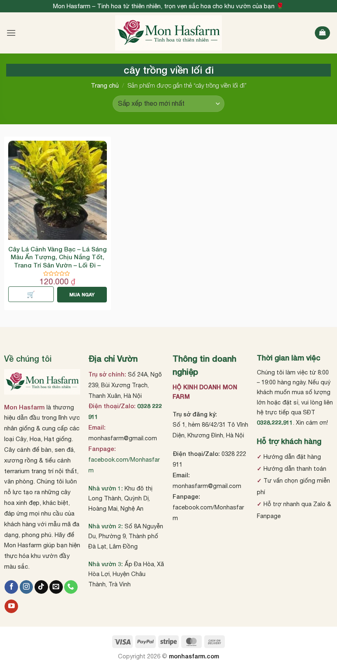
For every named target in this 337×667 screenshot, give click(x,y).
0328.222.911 (275, 422)
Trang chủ (105, 85)
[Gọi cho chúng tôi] (71, 587)
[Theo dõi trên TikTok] (41, 587)
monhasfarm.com (194, 656)
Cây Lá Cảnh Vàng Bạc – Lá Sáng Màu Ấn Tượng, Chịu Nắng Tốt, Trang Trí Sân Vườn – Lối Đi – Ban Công (57, 261)
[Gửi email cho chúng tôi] (56, 587)
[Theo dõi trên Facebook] (11, 587)
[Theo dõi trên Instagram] (26, 587)
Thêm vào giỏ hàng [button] (31, 294)
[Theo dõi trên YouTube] (11, 607)
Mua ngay (82, 294)
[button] (11, 33)
